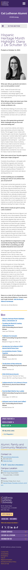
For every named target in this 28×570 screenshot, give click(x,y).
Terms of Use (5, 563)
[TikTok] (17, 527)
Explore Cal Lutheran (8, 535)
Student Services (6, 532)
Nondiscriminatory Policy (8, 561)
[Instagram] (6, 465)
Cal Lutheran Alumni (14, 13)
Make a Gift (5, 425)
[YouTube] (14, 527)
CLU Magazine (8, 434)
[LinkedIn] (4, 465)
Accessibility (4, 554)
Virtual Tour (5, 519)
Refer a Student (7, 422)
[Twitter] (5, 527)
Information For (6, 539)
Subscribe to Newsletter (15, 465)
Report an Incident (6, 559)
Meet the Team (7, 461)
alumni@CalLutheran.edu (11, 457)
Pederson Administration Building (13, 471)
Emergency (4, 556)
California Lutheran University (5, 3)
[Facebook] (2, 465)
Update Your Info (7, 419)
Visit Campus (13, 519)
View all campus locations (9, 523)
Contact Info (4, 552)
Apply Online (6, 514)
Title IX (3, 558)
